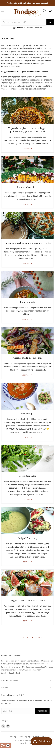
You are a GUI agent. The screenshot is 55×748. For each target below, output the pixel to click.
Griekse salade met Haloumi (27, 358)
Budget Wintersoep (27, 538)
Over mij (13, 737)
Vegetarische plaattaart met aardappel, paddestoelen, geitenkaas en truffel (27, 130)
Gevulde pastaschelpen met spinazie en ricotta (27, 243)
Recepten (36, 737)
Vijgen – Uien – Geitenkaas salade (27, 600)
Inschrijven (42, 710)
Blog (44, 737)
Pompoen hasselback (27, 187)
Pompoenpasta (27, 302)
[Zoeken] (50, 22)
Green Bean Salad (27, 476)
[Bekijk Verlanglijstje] (44, 10)
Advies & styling (24, 737)
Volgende (36, 637)
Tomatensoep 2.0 (27, 414)
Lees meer (26, 148)
